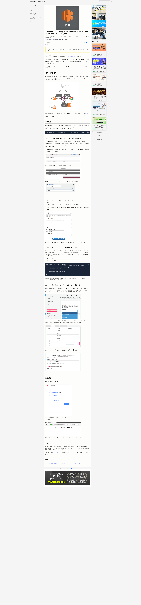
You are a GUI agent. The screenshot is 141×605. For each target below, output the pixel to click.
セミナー (75, 3)
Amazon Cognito (48, 39)
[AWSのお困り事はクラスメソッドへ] (67, 478)
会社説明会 (80, 3)
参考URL (30, 23)
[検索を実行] (99, 1)
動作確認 (30, 20)
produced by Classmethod (41, 1)
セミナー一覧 (99, 132)
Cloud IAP (59, 452)
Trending (53, 3)
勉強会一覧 (99, 139)
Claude (59, 3)
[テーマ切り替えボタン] (111, 1)
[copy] (88, 132)
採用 (89, 3)
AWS (56, 3)
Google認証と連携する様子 (70, 56)
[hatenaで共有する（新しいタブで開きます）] (84, 42)
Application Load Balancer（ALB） (58, 39)
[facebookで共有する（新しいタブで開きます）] (86, 42)
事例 (86, 3)
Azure (72, 3)
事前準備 (30, 10)
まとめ (30, 21)
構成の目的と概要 (32, 9)
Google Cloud (67, 3)
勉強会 (83, 3)
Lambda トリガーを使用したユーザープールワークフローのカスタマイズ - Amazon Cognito (65, 463)
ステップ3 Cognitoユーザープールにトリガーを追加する (35, 18)
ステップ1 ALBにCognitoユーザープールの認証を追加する (35, 13)
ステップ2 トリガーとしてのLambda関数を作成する (35, 15)
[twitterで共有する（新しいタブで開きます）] (89, 42)
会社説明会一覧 (99, 135)
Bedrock (62, 3)
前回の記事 (52, 127)
